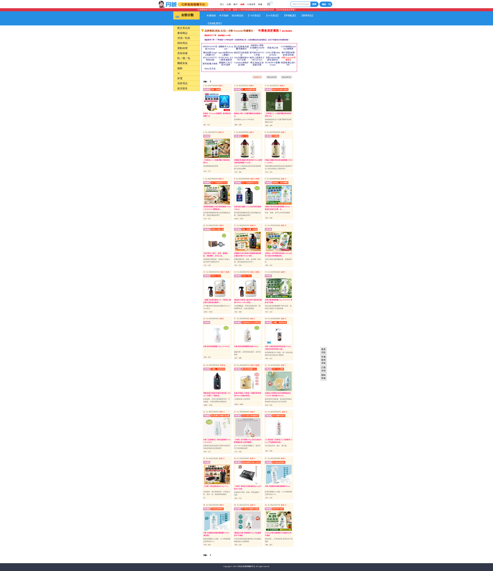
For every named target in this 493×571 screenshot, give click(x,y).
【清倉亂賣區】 (215, 23)
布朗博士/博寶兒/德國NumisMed (257, 47)
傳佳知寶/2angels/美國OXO (210, 53)
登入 (222, 4)
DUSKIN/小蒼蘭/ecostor (272, 63)
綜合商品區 (237, 15)
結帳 (242, 4)
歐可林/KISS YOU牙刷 (257, 53)
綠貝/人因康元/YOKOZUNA (257, 58)
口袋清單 (251, 4)
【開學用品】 (307, 15)
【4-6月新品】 (272, 15)
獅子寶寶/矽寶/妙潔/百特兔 (288, 53)
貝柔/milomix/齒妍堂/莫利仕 (273, 58)
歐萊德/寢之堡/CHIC (288, 63)
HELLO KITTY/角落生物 (210, 58)
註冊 (229, 4)
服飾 (168, 314)
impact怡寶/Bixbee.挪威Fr (225, 53)
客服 (260, 4)
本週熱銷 (211, 15)
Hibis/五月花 (210, 69)
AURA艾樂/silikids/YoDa (273, 53)
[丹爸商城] (192, 4)
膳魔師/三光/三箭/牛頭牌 (225, 63)
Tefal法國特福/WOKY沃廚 (241, 58)
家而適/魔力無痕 (210, 64)
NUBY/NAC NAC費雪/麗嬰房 (225, 58)
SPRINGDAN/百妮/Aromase (210, 47)
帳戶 (236, 4)
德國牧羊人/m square (225, 47)
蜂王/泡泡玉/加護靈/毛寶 (257, 63)
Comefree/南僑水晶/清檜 (241, 63)
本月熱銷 (223, 15)
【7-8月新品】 (254, 15)
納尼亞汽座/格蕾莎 (241, 53)
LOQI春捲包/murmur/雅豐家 (288, 47)
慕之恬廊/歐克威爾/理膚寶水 (241, 47)
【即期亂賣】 (290, 15)
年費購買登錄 (323, 360)
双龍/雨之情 (272, 48)
